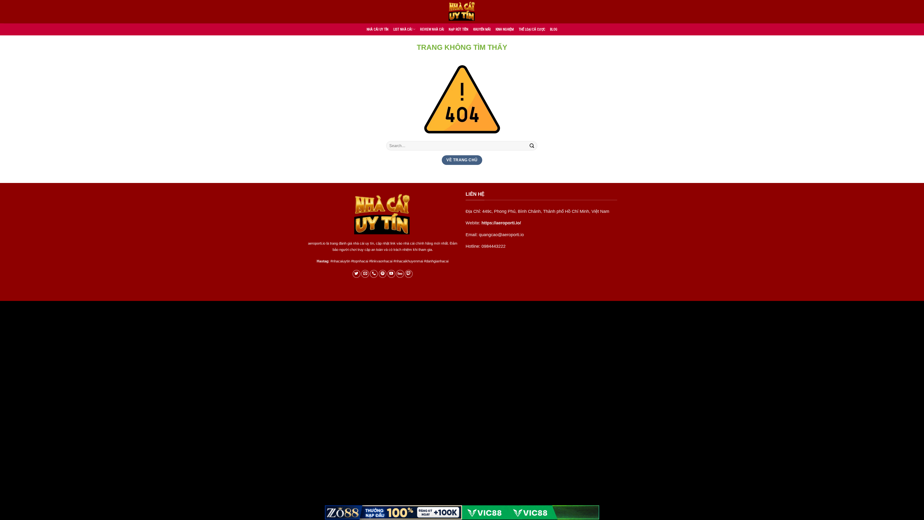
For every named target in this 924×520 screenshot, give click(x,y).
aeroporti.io (316, 243)
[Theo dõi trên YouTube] (391, 274)
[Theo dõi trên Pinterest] (383, 274)
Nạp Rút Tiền (458, 29)
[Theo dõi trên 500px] (400, 274)
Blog (553, 29)
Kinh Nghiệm (505, 29)
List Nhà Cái (402, 29)
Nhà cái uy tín (378, 29)
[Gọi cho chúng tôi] (374, 274)
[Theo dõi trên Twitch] (409, 274)
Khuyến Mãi (482, 29)
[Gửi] (532, 145)
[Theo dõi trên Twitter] (356, 274)
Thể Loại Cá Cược (532, 29)
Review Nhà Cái (432, 29)
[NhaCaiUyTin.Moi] (462, 12)
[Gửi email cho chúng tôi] (365, 274)
